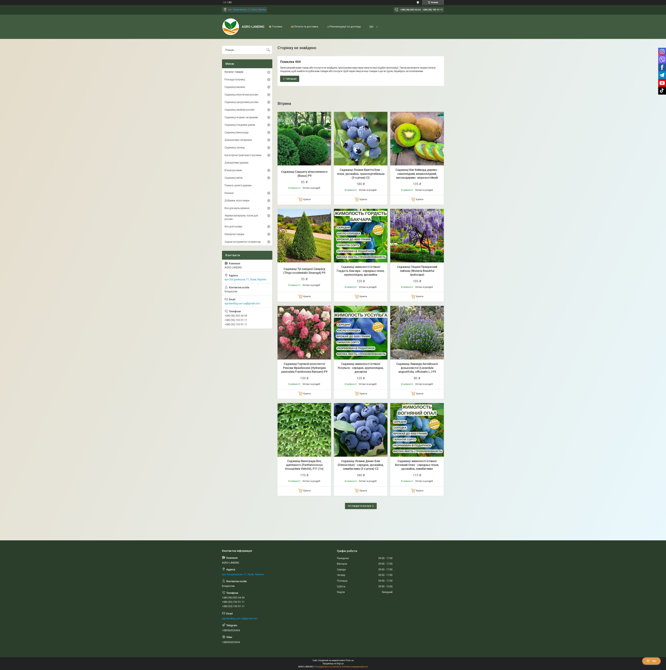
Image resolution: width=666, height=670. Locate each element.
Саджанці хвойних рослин (239, 109)
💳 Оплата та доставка (304, 26)
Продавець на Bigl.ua (333, 663)
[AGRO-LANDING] (230, 26)
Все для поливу (233, 226)
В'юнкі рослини (233, 170)
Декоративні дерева (236, 162)
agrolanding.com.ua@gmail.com (242, 303)
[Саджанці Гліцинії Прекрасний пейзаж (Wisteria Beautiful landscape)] (417, 235)
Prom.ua (350, 660)
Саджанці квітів (234, 177)
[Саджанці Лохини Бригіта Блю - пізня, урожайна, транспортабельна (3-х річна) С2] (360, 138)
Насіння (229, 193)
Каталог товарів (234, 71)
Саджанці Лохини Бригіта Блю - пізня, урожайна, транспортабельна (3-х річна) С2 (361, 173)
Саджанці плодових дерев (240, 124)
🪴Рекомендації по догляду (344, 26)
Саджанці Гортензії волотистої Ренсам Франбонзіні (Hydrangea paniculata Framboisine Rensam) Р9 (304, 367)
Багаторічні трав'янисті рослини (243, 155)
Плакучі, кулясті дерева (238, 185)
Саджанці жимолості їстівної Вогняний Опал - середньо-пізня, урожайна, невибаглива (417, 465)
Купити (307, 199)
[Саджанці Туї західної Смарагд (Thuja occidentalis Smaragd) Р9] (304, 235)
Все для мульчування (237, 208)
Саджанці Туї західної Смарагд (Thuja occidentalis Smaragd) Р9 (304, 270)
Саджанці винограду (237, 132)
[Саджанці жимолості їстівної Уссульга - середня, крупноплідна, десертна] (360, 332)
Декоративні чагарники (238, 140)
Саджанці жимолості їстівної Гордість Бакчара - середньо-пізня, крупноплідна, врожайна (361, 270)
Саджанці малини (235, 87)
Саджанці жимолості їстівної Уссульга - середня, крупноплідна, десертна (361, 367)
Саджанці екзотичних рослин (241, 94)
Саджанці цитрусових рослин (241, 102)
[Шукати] (268, 50)
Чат (654, 661)
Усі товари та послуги (359, 506)
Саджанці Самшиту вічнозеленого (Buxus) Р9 (304, 173)
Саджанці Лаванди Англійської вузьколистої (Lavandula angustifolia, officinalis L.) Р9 (417, 367)
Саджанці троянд (235, 147)
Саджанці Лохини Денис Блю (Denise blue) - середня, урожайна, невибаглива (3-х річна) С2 (361, 465)
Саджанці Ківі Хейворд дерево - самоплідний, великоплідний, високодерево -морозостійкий (417, 173)
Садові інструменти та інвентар (243, 241)
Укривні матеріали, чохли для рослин (241, 217)
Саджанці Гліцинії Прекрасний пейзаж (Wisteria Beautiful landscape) (417, 270)
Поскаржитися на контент (327, 666)
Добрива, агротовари (237, 200)
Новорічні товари (234, 234)
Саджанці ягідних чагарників (241, 117)
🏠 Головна (275, 26)
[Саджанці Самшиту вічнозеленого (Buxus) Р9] (304, 138)
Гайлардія (291, 78)
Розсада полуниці (235, 79)
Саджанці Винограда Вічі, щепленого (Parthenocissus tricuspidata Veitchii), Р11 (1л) (304, 465)
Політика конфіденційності (354, 666)
